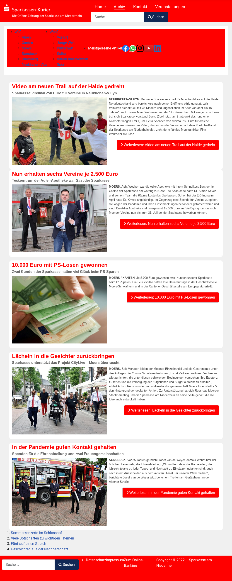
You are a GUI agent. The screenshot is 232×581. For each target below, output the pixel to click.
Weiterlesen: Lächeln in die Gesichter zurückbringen (172, 410)
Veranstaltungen (170, 7)
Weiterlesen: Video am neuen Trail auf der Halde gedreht (169, 145)
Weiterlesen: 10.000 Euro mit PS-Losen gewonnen (174, 297)
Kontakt (140, 7)
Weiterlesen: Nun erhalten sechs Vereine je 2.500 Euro (170, 224)
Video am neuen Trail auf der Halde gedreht (68, 86)
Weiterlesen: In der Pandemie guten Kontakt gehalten (171, 493)
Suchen (158, 17)
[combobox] (117, 17)
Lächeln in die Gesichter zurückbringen (63, 356)
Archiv (119, 7)
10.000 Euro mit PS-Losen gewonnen (60, 265)
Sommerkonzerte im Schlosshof (36, 533)
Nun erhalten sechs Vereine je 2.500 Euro (65, 174)
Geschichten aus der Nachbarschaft (39, 549)
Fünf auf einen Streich (28, 544)
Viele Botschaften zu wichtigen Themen (42, 538)
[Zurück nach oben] (224, 572)
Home (100, 7)
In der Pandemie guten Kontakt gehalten (64, 447)
